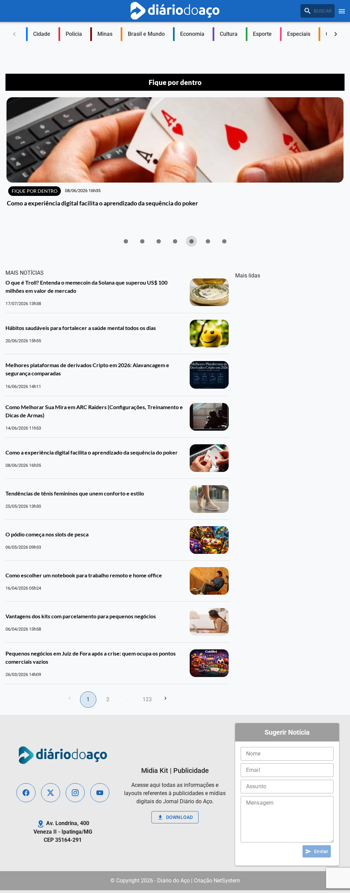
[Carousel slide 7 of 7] (224, 241)
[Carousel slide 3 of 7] (158, 241)
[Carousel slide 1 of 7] (125, 241)
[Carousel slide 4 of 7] (175, 241)
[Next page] (165, 698)
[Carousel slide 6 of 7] (207, 241)
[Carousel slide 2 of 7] (142, 241)
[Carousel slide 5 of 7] (191, 241)
